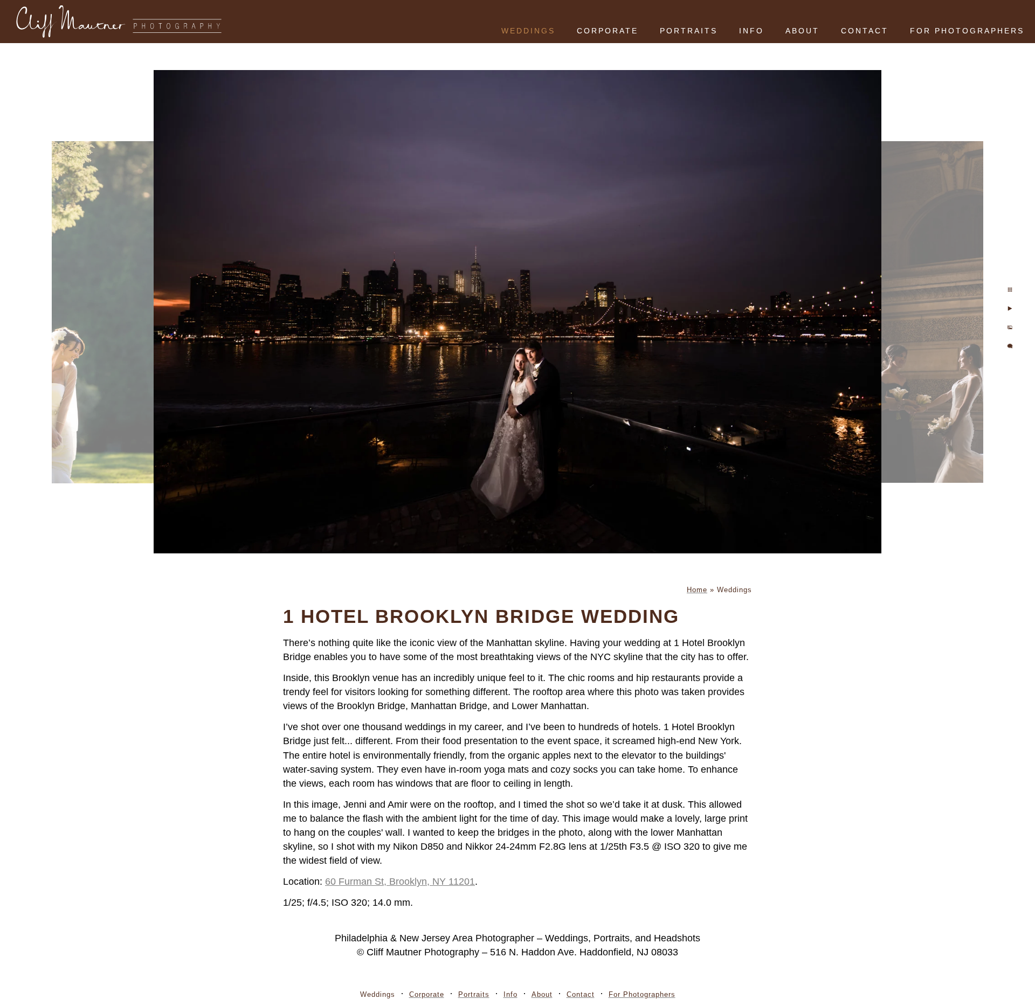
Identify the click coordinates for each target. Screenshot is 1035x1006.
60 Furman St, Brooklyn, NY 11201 (400, 881)
